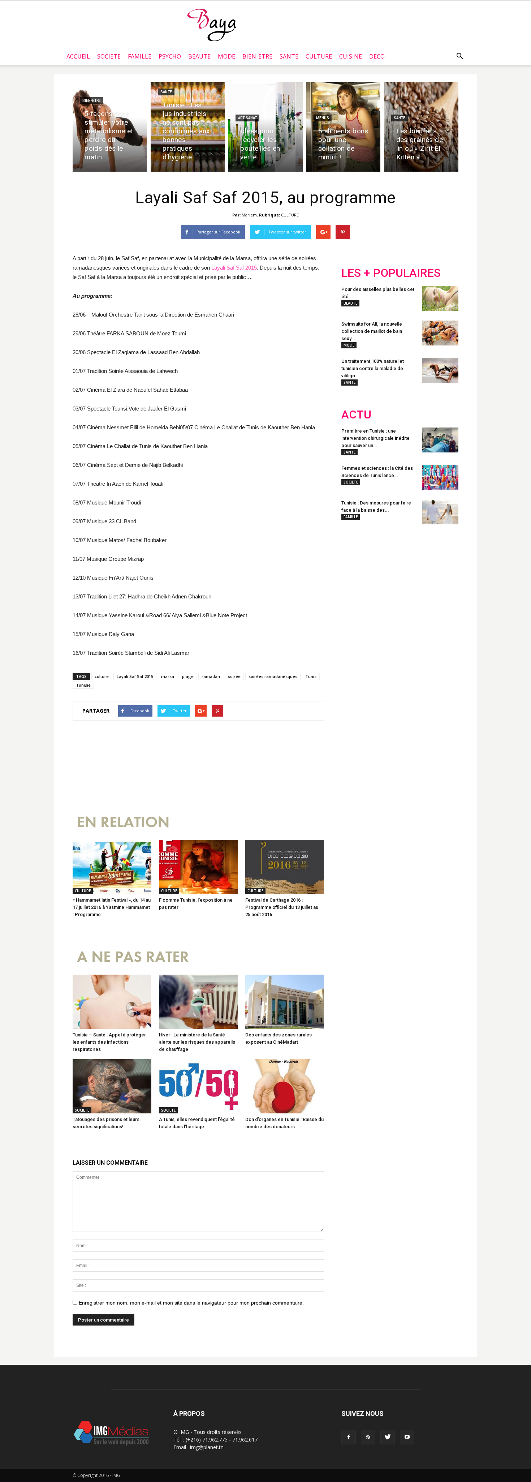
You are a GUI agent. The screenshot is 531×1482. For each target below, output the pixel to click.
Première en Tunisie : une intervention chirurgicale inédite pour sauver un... (375, 438)
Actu (356, 414)
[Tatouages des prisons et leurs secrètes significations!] (112, 1086)
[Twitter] (387, 1437)
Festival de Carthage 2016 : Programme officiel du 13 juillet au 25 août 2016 (281, 907)
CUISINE (350, 56)
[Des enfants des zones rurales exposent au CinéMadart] (284, 1002)
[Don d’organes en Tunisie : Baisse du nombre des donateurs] (284, 1086)
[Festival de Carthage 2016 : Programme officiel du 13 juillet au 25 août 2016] (284, 867)
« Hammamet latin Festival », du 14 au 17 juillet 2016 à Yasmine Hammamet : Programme (112, 907)
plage (188, 676)
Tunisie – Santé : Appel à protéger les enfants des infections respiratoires (109, 1042)
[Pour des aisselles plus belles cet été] (440, 298)
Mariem (249, 215)
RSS (409, 577)
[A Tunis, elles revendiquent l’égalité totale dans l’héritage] (198, 1086)
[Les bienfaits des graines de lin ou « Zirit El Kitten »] (421, 127)
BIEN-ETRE (257, 56)
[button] (459, 56)
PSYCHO (170, 56)
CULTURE (319, 56)
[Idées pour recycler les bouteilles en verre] (265, 127)
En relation (123, 822)
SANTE (289, 56)
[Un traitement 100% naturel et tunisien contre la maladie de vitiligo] (440, 370)
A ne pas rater (133, 957)
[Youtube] (407, 1437)
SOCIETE (109, 56)
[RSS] (368, 1437)
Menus (322, 118)
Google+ (437, 577)
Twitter (382, 577)
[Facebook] (348, 1437)
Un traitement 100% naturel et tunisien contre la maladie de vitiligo (372, 368)
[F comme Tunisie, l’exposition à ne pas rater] (198, 867)
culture (102, 676)
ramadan (211, 676)
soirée (234, 676)
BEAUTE (199, 56)
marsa (167, 676)
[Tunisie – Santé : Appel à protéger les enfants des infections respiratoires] (112, 1002)
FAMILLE (139, 56)
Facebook (354, 577)
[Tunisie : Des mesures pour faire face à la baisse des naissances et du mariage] (440, 511)
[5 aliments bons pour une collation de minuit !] (343, 127)
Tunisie (83, 685)
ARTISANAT (247, 118)
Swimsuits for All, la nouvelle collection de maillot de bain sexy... (371, 331)
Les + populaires (391, 273)
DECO (377, 56)
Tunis (310, 676)
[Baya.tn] (211, 24)
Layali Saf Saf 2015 (234, 268)
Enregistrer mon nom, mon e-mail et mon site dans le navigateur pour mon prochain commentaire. (191, 1303)
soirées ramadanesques (273, 676)
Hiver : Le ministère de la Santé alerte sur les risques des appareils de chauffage (197, 1042)
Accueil (78, 56)
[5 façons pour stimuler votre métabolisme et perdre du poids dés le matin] (110, 127)
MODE (226, 56)
